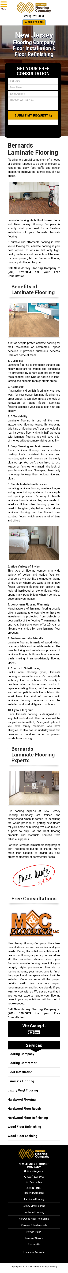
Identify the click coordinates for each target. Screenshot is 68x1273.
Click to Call (35, 22)
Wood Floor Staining (22, 1136)
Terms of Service (34, 1238)
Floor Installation (20, 1072)
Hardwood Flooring (22, 1099)
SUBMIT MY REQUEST (31, 115)
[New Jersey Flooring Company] (34, 1153)
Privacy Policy (34, 1231)
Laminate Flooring (21, 1081)
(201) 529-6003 (34, 16)
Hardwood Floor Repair (24, 1108)
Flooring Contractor (22, 1063)
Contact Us (34, 1244)
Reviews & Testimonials (34, 1225)
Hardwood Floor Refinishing (28, 1118)
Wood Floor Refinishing (24, 1127)
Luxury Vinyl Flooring (23, 1090)
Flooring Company (21, 1054)
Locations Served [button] (33, 1252)
